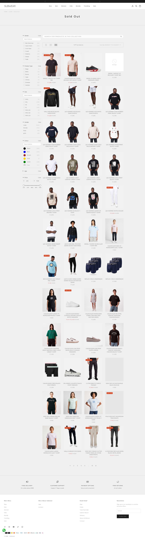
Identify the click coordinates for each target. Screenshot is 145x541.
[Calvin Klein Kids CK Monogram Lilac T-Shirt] (114, 231)
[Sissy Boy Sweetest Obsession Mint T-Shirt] (72, 402)
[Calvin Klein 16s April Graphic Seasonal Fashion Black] (114, 300)
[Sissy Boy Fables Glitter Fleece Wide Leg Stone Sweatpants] (93, 437)
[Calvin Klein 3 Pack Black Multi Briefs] (51, 369)
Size (26, 92)
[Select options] (58, 74)
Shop (10, 11)
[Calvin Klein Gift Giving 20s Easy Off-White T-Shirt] (72, 64)
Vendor (27, 35)
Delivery (82, 515)
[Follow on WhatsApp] (22, 527)
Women (63, 6)
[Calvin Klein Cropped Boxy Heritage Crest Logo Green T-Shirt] (51, 334)
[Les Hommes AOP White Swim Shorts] (93, 97)
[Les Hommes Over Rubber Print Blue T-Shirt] (51, 131)
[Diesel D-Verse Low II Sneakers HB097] (93, 64)
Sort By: (109, 45)
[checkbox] (31, 43)
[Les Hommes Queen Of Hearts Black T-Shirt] (93, 197)
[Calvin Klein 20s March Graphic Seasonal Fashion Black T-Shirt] (114, 334)
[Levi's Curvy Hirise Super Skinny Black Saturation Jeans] (72, 265)
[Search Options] (122, 36)
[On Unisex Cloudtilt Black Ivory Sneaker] (72, 369)
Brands (78, 6)
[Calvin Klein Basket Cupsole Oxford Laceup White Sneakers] (72, 300)
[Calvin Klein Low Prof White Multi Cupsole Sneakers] (72, 334)
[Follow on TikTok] (18, 527)
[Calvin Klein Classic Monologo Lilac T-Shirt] (51, 437)
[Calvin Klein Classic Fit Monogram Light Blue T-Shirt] (93, 402)
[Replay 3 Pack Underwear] (93, 265)
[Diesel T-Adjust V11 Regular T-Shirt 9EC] (114, 62)
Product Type (28, 66)
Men (56, 6)
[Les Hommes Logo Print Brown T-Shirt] (51, 197)
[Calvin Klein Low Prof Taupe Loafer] (93, 334)
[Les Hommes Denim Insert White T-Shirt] (51, 230)
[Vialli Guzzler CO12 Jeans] (72, 437)
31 (92, 465)
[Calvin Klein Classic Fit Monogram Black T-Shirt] (51, 300)
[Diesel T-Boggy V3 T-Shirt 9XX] (51, 64)
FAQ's (81, 507)
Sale (94, 6)
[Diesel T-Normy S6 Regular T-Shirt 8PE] (93, 230)
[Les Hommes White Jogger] (114, 197)
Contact (41, 507)
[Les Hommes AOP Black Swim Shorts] (72, 97)
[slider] (24, 185)
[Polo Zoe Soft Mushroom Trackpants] (114, 402)
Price (26, 177)
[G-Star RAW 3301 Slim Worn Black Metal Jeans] (114, 437)
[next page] (96, 465)
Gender (27, 122)
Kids (71, 6)
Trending (87, 6)
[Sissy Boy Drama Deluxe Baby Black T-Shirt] (51, 402)
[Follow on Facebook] (5, 527)
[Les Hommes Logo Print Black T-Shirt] (114, 164)
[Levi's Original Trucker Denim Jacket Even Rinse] (72, 230)
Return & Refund (84, 518)
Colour (26, 140)
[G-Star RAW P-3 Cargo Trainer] (93, 369)
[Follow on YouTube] (13, 527)
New (50, 6)
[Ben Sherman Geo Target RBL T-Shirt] (51, 265)
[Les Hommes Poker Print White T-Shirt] (114, 131)
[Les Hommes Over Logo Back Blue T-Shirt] (72, 131)
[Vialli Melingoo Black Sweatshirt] (51, 97)
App (40, 504)
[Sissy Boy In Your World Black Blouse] (114, 369)
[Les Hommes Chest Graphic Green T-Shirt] (72, 164)
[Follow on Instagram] (9, 527)
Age (26, 171)
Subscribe (122, 516)
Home (5, 11)
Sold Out (17, 11)
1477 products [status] (78, 45)
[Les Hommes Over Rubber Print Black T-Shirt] (114, 97)
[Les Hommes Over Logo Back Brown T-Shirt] (93, 131)
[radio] (46, 45)
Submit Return (84, 512)
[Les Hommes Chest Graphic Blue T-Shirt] (93, 164)
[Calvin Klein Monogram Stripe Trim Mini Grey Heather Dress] (93, 300)
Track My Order (84, 510)
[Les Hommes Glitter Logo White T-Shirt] (51, 164)
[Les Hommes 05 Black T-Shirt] (72, 197)
